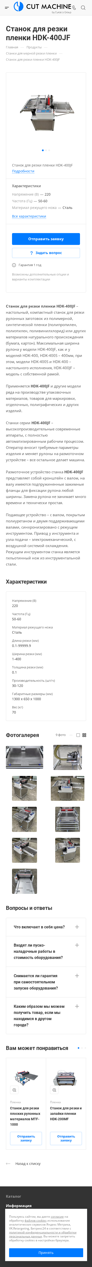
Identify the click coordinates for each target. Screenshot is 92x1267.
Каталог (13, 1196)
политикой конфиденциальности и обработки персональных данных (43, 1234)
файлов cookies (36, 1220)
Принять (46, 1252)
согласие (57, 1216)
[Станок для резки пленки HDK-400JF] (46, 112)
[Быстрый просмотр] (14, 1090)
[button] (43, 150)
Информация (19, 1205)
